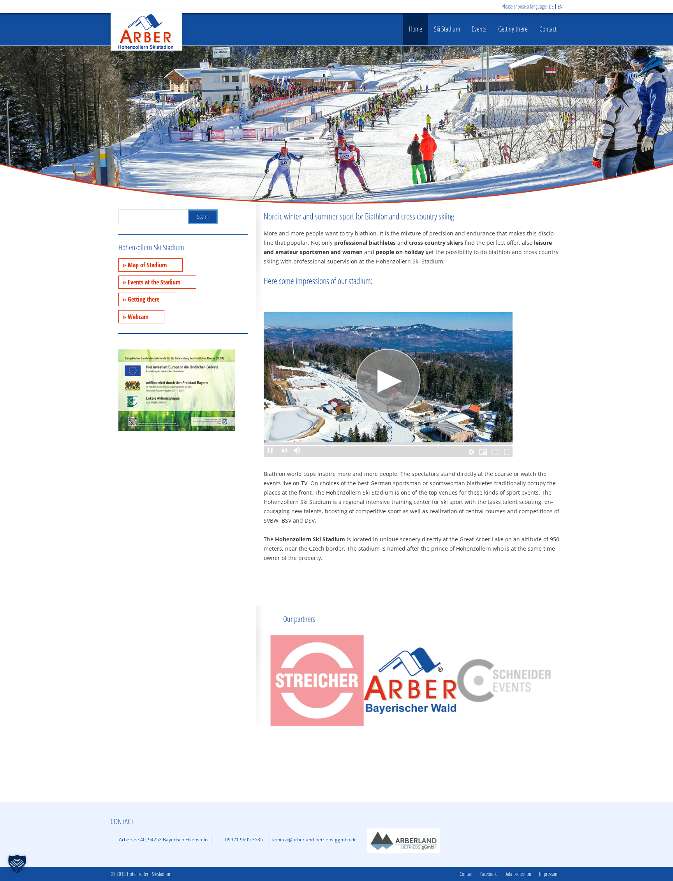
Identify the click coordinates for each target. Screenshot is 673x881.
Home (415, 28)
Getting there (513, 28)
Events (479, 28)
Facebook (488, 874)
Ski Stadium (447, 28)
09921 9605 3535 (244, 839)
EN (560, 6)
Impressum (548, 874)
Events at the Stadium (154, 282)
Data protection (517, 874)
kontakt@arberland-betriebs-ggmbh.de (314, 839)
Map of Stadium (147, 265)
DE (551, 6)
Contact (548, 28)
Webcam (138, 316)
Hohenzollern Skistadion (146, 31)
